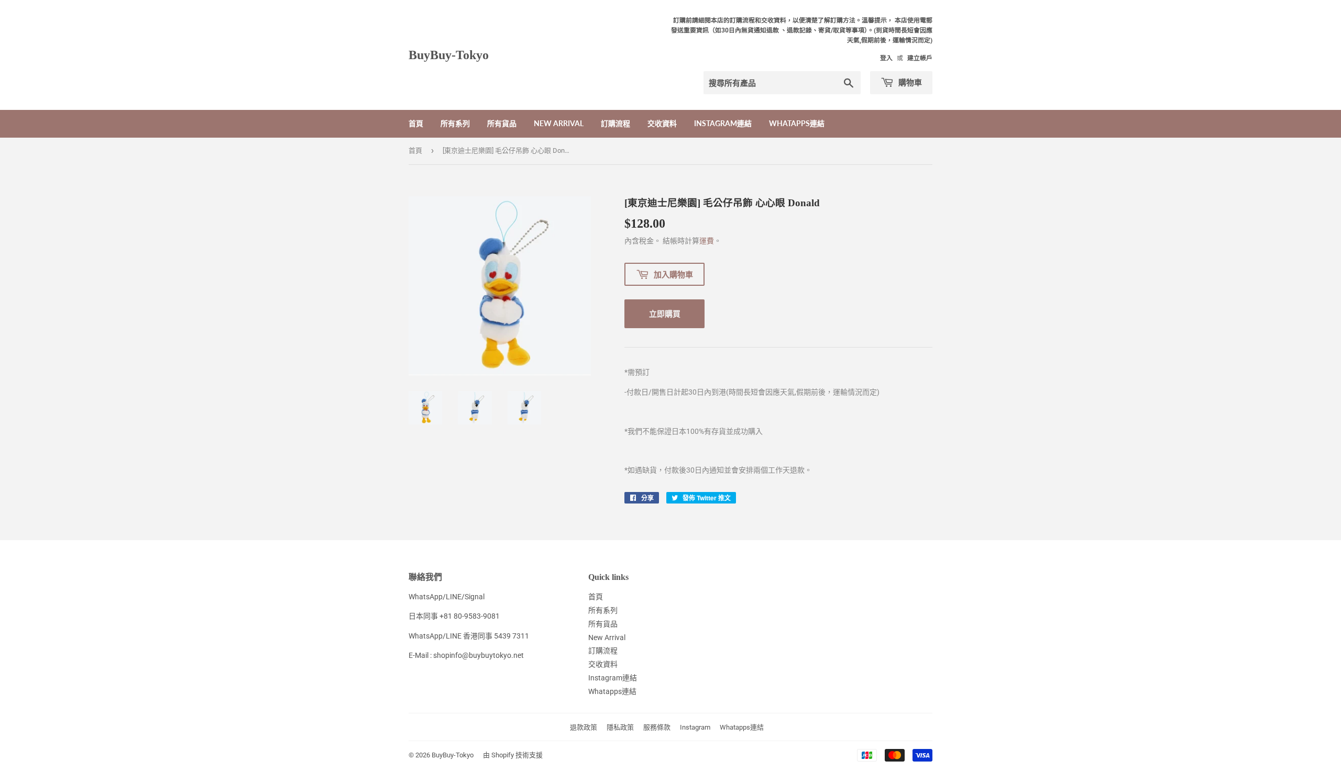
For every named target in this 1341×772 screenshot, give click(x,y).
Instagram (695, 727)
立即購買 (664, 313)
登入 (886, 58)
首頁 (416, 123)
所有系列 (455, 123)
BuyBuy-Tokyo (449, 55)
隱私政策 (620, 727)
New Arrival (559, 123)
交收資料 (662, 123)
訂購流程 (615, 123)
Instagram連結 (723, 123)
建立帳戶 (919, 58)
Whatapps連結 (797, 123)
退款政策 (583, 727)
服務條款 (656, 727)
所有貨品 (501, 123)
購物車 (909, 82)
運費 (706, 241)
